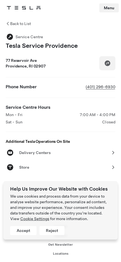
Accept (23, 230)
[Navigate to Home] (23, 7)
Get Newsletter (60, 245)
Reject (52, 230)
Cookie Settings (34, 218)
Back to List (20, 23)
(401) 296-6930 (100, 87)
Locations (60, 254)
